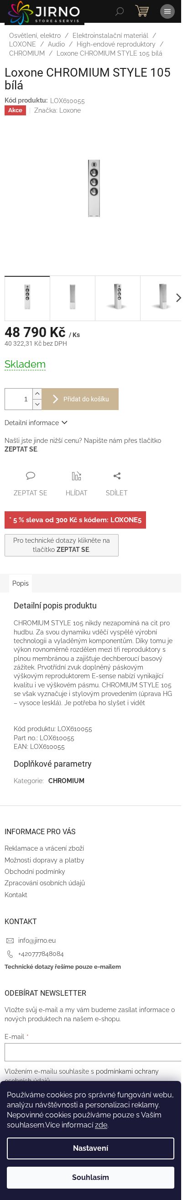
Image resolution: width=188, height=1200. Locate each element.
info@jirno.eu (37, 940)
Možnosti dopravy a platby (44, 860)
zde (101, 1125)
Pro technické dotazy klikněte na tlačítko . (61, 545)
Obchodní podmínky (35, 871)
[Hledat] (119, 11)
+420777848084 (41, 953)
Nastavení (90, 1148)
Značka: (57, 110)
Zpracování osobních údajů (45, 883)
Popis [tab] (20, 583)
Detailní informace (32, 422)
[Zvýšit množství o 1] (37, 394)
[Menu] (167, 11)
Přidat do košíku (86, 399)
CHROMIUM (66, 780)
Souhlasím (90, 1177)
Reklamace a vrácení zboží (44, 848)
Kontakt (16, 895)
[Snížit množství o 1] (37, 404)
